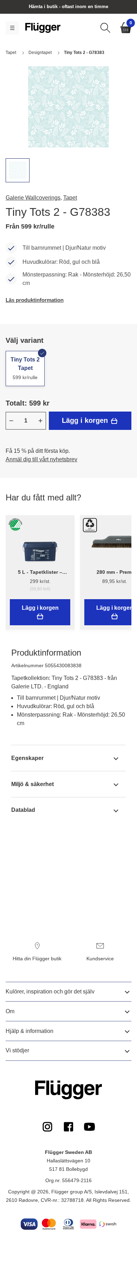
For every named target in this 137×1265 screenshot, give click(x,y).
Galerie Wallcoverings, (34, 198)
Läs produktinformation (35, 300)
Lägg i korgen (86, 420)
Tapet (70, 198)
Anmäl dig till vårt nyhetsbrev (41, 459)
